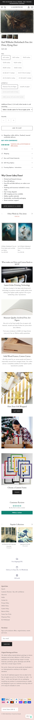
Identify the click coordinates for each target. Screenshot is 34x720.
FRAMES (17, 492)
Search (3, 589)
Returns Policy (5, 611)
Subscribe (7, 644)
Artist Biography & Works (12, 206)
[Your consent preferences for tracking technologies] (31, 717)
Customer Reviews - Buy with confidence (12, 592)
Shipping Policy (5, 617)
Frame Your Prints (6, 614)
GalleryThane (8, 714)
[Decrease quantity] (3, 120)
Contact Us (4, 600)
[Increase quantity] (14, 120)
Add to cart (17, 128)
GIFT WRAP (17, 411)
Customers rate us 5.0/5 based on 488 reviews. (20, 145)
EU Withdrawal (5, 620)
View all (17, 216)
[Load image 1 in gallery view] (17, 21)
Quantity (3, 117)
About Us (4, 595)
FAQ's (3, 597)
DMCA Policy (5, 606)
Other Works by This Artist (17, 214)
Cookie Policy (5, 609)
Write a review (17, 513)
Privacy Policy (5, 603)
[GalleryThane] (17, 7)
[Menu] (2, 7)
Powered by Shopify (16, 714)
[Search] (6, 7)
